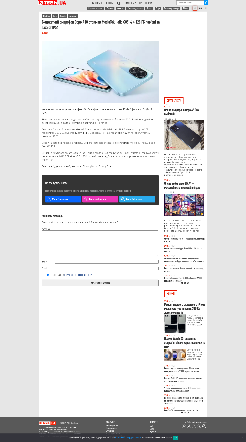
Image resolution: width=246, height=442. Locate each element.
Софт (158, 8)
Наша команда (111, 428)
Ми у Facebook (60, 199)
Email (45, 268)
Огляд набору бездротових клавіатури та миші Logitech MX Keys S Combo (183, 250)
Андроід (63, 16)
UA (195, 8)
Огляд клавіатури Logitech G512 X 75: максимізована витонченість (179, 270)
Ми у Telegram (134, 199)
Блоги (152, 428)
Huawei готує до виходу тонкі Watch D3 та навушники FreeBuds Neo (181, 409)
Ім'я (44, 261)
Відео (119, 3)
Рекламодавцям (112, 425)
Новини (109, 3)
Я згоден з (73, 275)
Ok (176, 437)
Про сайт (110, 422)
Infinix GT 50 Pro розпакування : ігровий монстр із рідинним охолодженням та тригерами (185, 279)
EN (206, 8)
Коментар (47, 228)
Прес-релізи (145, 3)
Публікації (97, 3)
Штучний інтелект (95, 8)
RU (200, 8)
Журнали (153, 431)
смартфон (72, 16)
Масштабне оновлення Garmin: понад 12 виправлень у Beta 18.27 (181, 370)
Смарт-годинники (135, 8)
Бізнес (149, 8)
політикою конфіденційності (78, 275)
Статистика (110, 430)
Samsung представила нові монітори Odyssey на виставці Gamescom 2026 (184, 399)
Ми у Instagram (97, 199)
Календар (130, 3)
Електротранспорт (171, 8)
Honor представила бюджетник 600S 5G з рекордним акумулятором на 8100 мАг (181, 389)
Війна (185, 8)
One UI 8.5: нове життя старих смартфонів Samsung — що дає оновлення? (181, 260)
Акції (151, 426)
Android (120, 8)
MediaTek (46, 16)
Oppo (55, 16)
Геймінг (110, 8)
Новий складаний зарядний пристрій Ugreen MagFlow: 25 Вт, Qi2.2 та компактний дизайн (182, 380)
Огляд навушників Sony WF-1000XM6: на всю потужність (183, 240)
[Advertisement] (185, 37)
